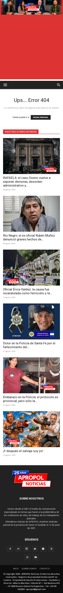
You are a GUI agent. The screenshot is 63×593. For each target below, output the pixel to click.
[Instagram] (27, 549)
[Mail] (35, 549)
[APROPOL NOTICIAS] (31, 7)
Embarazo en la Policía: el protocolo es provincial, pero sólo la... (30, 399)
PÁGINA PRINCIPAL (40, 117)
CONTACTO (45, 568)
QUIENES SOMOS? (29, 568)
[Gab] (18, 549)
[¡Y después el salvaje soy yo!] (31, 429)
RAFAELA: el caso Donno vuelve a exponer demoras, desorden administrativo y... (26, 181)
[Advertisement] (31, 47)
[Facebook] (10, 549)
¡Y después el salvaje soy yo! (23, 451)
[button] (5, 85)
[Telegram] (43, 549)
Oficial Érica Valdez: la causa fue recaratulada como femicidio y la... (27, 291)
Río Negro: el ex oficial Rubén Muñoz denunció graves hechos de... (29, 237)
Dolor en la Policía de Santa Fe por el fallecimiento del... (29, 345)
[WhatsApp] (27, 557)
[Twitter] (51, 549)
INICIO (16, 568)
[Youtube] (36, 557)
